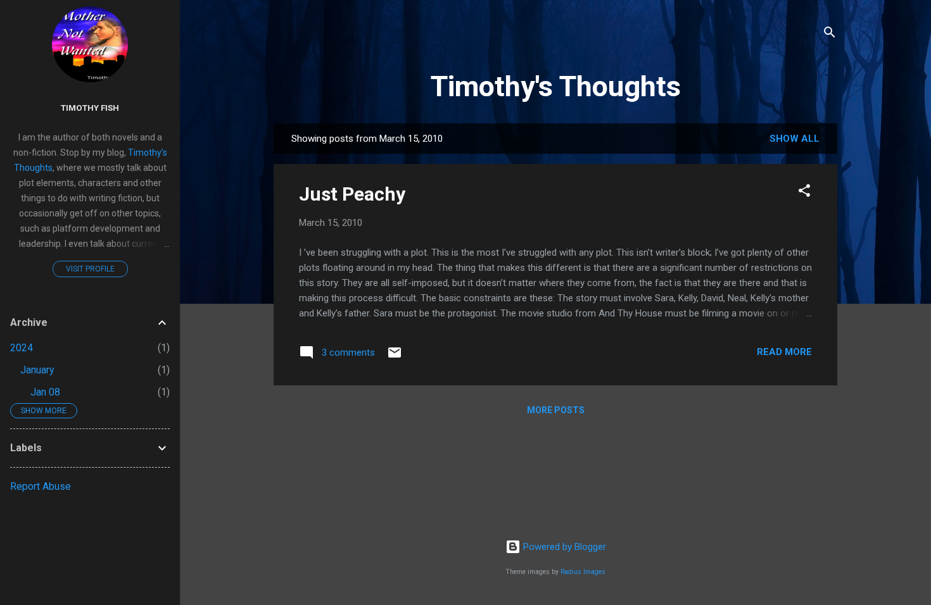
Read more (784, 352)
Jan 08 (45, 392)
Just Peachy (352, 194)
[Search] (829, 34)
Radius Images (582, 572)
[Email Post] (394, 357)
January (37, 370)
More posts (556, 410)
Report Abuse (40, 486)
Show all (795, 138)
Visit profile (90, 269)
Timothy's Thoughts (556, 86)
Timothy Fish (90, 108)
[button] (804, 193)
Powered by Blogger (563, 546)
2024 (21, 348)
